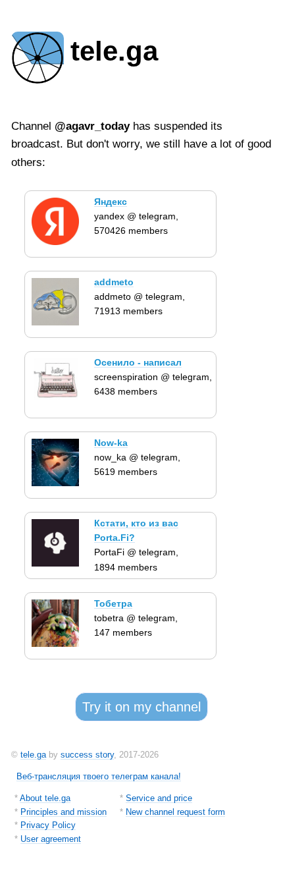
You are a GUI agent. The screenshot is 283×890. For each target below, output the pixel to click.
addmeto (114, 282)
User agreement (50, 839)
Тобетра (113, 603)
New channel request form (175, 812)
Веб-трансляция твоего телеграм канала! (98, 776)
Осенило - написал (138, 362)
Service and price (159, 798)
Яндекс (110, 201)
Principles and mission (63, 812)
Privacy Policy (48, 825)
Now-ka (111, 442)
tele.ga (33, 755)
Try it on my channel (141, 707)
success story (87, 755)
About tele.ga (45, 798)
